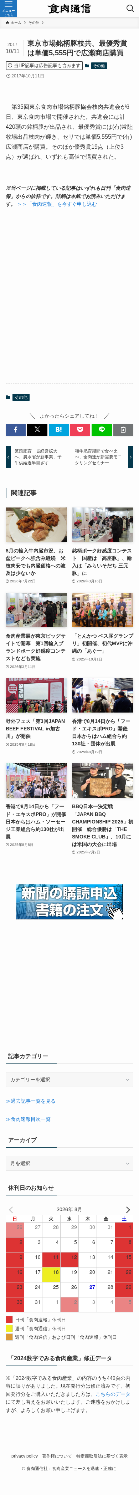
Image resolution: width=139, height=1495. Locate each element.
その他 (99, 65)
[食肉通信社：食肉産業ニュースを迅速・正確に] (69, 8)
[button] (16, 430)
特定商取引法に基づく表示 (102, 1456)
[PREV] (12, 1209)
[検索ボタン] (130, 8)
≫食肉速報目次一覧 (28, 1119)
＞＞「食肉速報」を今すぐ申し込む (57, 204)
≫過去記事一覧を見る (31, 1101)
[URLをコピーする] (123, 430)
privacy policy (24, 1456)
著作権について (57, 1456)
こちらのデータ (113, 1394)
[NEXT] (126, 1209)
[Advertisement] (69, 295)
